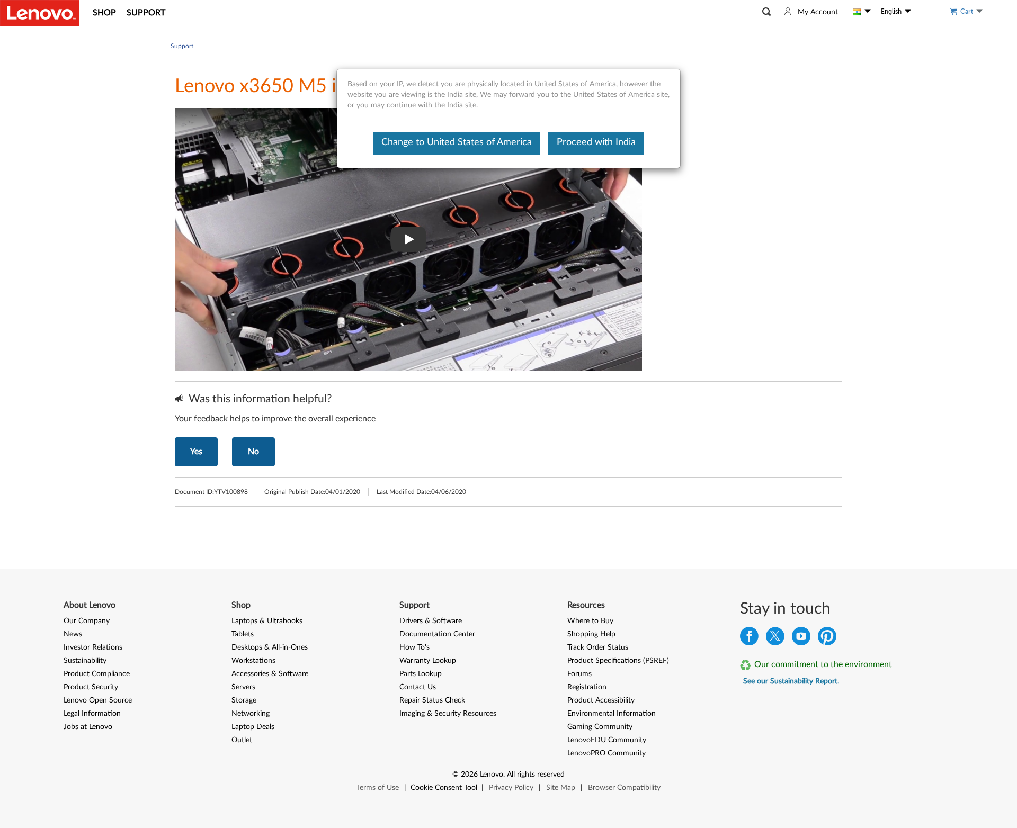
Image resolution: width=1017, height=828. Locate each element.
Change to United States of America (456, 142)
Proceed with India (596, 142)
